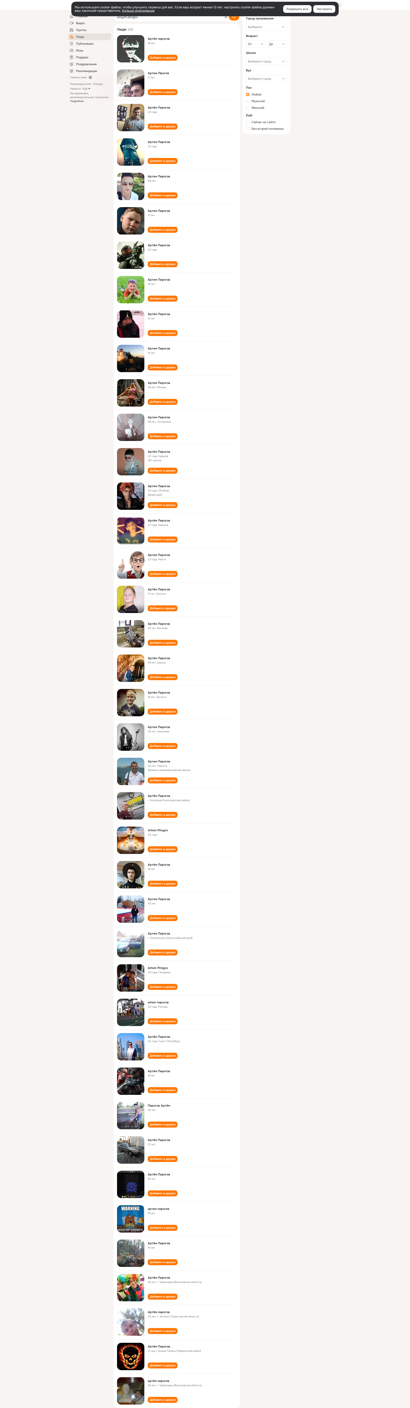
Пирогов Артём (159, 1105)
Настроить (324, 9)
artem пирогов (158, 1002)
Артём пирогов (159, 39)
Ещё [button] (85, 88)
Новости (75, 88)
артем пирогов (158, 1209)
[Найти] (234, 17)
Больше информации (138, 11)
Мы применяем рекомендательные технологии (89, 97)
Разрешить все (297, 9)
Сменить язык (78, 77)
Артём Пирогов (159, 107)
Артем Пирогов (159, 142)
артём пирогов (158, 1381)
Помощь (98, 84)
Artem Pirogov (158, 830)
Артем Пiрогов (158, 73)
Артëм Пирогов (159, 865)
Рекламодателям (80, 84)
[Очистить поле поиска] (226, 17)
